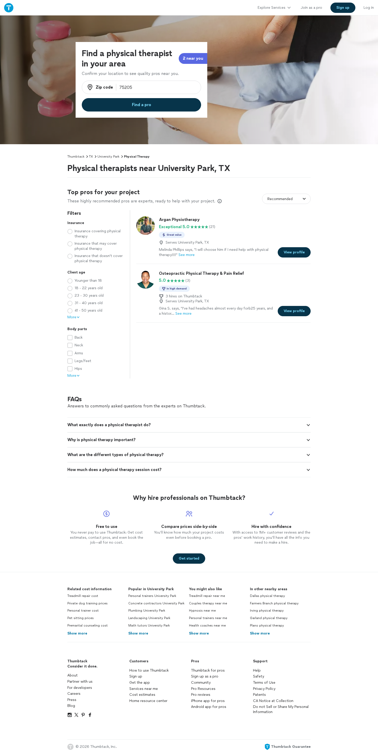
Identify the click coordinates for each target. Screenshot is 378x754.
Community (201, 682)
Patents (259, 694)
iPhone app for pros (208, 701)
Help (257, 670)
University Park (108, 156)
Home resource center (148, 701)
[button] (189, 425)
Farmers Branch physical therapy (274, 603)
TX (91, 156)
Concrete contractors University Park (156, 603)
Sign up (135, 676)
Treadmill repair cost (82, 596)
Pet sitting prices (80, 618)
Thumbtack (75, 156)
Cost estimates (142, 694)
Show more (77, 633)
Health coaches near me (207, 625)
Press (71, 700)
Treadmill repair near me (207, 596)
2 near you (193, 58)
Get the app (139, 682)
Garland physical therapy (268, 618)
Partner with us (80, 681)
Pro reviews (200, 694)
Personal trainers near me (208, 618)
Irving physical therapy (267, 610)
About (72, 675)
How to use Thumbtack (149, 670)
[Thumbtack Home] (8, 7)
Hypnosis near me (202, 610)
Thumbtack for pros (208, 670)
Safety (258, 676)
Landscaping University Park (149, 618)
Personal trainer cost (83, 610)
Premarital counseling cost (87, 625)
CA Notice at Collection (273, 701)
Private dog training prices (87, 603)
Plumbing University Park (146, 610)
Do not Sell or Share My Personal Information (281, 709)
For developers (79, 688)
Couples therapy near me (208, 603)
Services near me (143, 689)
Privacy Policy (264, 689)
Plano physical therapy (267, 625)
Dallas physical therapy (267, 596)
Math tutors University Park (149, 625)
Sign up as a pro (204, 676)
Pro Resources (203, 689)
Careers (73, 693)
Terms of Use (264, 682)
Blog (71, 706)
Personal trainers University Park (152, 596)
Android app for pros (208, 707)
